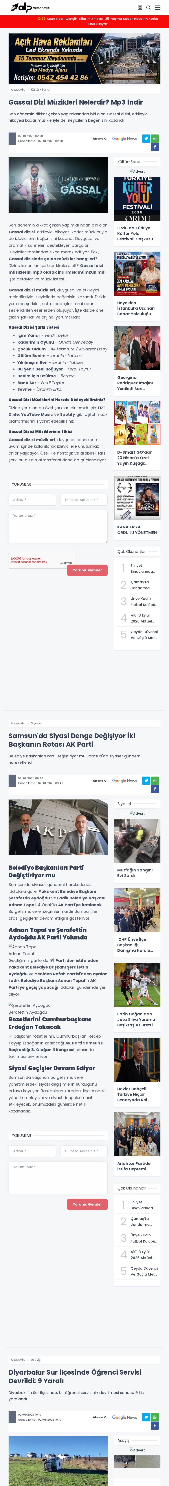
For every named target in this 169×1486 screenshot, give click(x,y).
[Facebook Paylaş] (155, 147)
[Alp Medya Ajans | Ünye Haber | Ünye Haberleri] (30, 7)
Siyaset (36, 723)
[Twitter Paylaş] (146, 138)
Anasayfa (18, 89)
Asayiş (35, 1359)
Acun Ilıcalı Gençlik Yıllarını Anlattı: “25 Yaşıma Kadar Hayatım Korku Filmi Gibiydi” (98, 21)
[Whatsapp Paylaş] (155, 138)
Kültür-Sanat (41, 89)
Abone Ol (100, 138)
